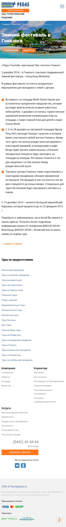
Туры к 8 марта (9, 344)
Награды (6, 381)
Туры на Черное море (12, 290)
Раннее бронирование (13, 270)
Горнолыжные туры (11, 330)
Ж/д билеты (8, 425)
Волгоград (33, 446)
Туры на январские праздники (16, 340)
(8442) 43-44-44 (25, 441)
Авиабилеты (8, 416)
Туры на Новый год (11, 354)
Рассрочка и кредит (11, 434)
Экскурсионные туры (12, 309)
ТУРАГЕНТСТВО (15, 10)
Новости (16, 24)
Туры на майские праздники (15, 274)
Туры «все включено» (12, 284)
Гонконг (55, 65)
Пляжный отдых (9, 294)
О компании (11, 50)
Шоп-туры (6, 324)
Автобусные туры (10, 315)
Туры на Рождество (11, 334)
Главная (6, 24)
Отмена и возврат (43, 385)
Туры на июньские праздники (16, 349)
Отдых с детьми (9, 299)
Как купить (39, 372)
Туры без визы (9, 319)
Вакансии (6, 385)
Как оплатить (40, 376)
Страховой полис (10, 429)
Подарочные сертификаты (15, 421)
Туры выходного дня (12, 280)
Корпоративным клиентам (15, 412)
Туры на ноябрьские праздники (17, 359)
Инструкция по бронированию (49, 381)
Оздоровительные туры (13, 305)
